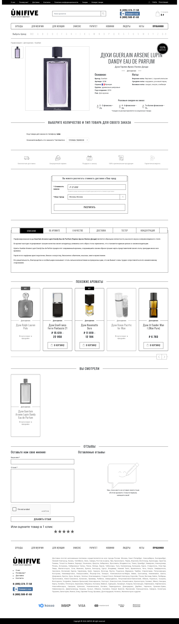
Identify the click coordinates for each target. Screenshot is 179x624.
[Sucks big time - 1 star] (55, 531)
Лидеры (127, 26)
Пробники (158, 26)
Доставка (20, 576)
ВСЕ (32, 34)
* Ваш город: (58, 197)
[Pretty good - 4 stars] (68, 531)
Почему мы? (21, 573)
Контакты (20, 578)
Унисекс (77, 26)
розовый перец (160, 81)
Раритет (93, 26)
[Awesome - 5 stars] (72, 531)
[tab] (31, 230)
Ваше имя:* (15, 457)
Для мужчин (37, 26)
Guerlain (38, 43)
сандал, (148, 84)
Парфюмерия (16, 43)
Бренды (19, 26)
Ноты (141, 26)
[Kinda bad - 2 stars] (60, 531)
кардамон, (149, 81)
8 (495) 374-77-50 (129, 10)
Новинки (110, 26)
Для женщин (58, 26)
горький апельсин (160, 79)
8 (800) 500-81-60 (129, 17)
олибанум (162, 84)
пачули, (155, 84)
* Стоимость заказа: (58, 188)
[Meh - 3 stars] (64, 531)
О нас (18, 570)
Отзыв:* (14, 467)
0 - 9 (164, 34)
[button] (78, 140)
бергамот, (149, 79)
